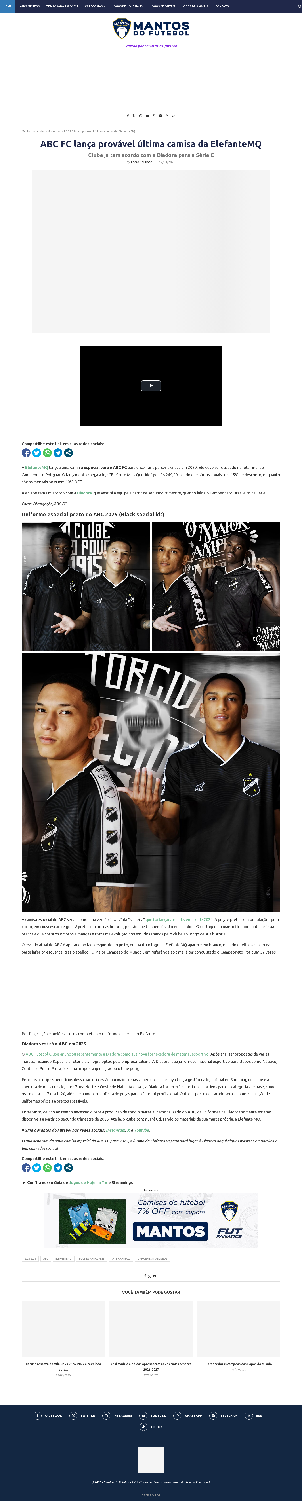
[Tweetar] (36, 452)
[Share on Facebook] (145, 1276)
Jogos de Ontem (162, 6)
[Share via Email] (154, 1276)
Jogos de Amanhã (195, 6)
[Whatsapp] (154, 115)
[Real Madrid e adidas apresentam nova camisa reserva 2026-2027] (151, 1329)
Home (7, 6)
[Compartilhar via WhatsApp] (47, 452)
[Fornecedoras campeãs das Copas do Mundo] (238, 1329)
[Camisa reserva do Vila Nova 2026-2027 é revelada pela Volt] (63, 1329)
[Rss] (167, 115)
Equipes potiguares (91, 1258)
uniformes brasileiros (152, 1258)
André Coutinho (141, 162)
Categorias (94, 6)
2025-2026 (30, 1258)
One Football (121, 1258)
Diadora (84, 493)
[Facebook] (128, 115)
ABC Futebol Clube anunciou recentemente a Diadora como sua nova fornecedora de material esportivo (117, 1054)
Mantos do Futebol (33, 131)
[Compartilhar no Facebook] (26, 452)
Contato (222, 6)
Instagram (115, 1130)
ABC (45, 1258)
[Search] (300, 6)
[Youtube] (147, 115)
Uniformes (54, 131)
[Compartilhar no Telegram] (58, 452)
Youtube (141, 1130)
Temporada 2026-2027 (62, 6)
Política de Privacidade (196, 1482)
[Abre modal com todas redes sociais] (68, 452)
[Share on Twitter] (149, 1276)
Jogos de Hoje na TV (127, 6)
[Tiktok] (173, 115)
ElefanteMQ (36, 467)
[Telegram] (160, 115)
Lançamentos (29, 6)
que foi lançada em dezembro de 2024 (179, 919)
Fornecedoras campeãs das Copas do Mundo (239, 1364)
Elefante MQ (63, 1258)
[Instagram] (140, 115)
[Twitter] (134, 115)
